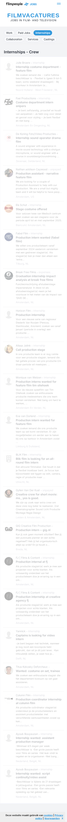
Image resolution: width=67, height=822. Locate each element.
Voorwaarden (52, 818)
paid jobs (24, 32)
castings (49, 39)
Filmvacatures (33, 15)
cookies (48, 815)
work (9, 32)
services (33, 39)
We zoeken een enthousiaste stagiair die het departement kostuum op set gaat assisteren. (38, 679)
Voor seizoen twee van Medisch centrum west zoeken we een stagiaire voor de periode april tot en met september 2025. (39, 217)
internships (43, 32)
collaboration (14, 39)
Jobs (33, 4)
